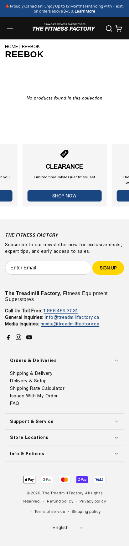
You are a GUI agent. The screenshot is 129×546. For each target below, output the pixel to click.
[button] (10, 28)
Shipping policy (86, 511)
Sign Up (108, 268)
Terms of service (49, 511)
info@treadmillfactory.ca (72, 317)
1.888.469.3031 (61, 310)
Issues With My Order (34, 395)
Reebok (31, 46)
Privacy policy (93, 501)
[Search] (109, 28)
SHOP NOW (64, 195)
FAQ (14, 403)
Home (11, 46)
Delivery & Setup (28, 380)
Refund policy (60, 501)
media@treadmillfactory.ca (70, 323)
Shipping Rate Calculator (37, 388)
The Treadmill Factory (62, 493)
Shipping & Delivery (31, 373)
